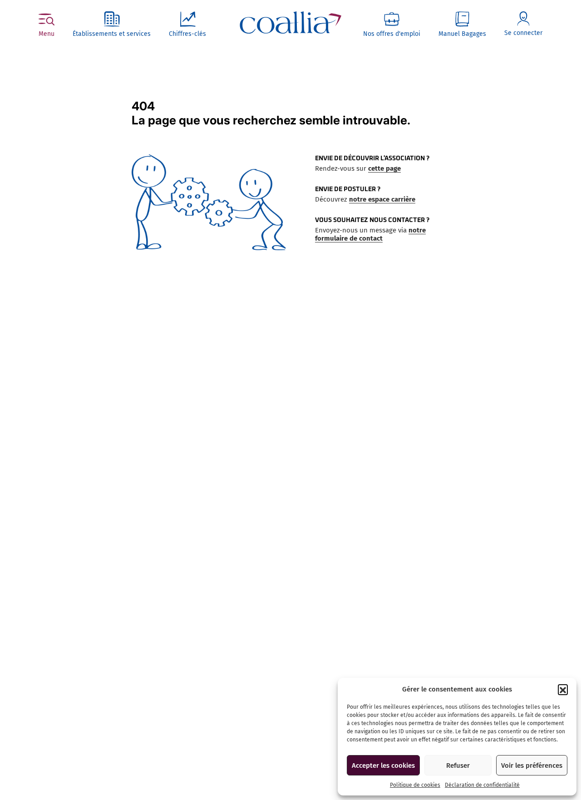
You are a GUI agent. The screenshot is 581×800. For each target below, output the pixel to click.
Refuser (458, 765)
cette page (384, 168)
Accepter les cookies (383, 765)
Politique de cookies (415, 785)
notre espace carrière (382, 199)
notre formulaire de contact (370, 234)
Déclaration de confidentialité (482, 785)
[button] (562, 689)
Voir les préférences (531, 765)
